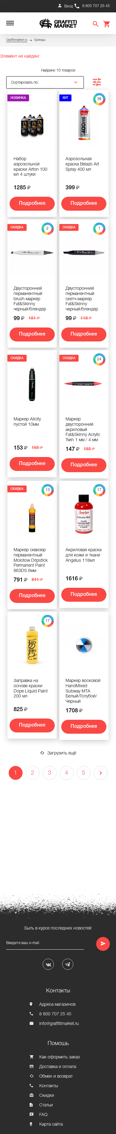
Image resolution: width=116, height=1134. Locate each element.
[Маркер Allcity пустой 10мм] (32, 386)
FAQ (43, 1115)
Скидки (46, 1096)
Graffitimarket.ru (16, 40)
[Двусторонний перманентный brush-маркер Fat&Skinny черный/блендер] (32, 255)
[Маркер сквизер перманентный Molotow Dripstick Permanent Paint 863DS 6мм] (32, 517)
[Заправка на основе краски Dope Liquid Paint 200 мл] (32, 647)
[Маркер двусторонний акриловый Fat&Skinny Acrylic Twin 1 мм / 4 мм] (84, 386)
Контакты (48, 1086)
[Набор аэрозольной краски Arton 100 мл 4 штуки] (32, 126)
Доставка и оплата (57, 1067)
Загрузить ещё (61, 753)
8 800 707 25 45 (96, 6)
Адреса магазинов (57, 1005)
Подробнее (32, 203)
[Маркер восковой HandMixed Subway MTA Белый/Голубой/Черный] (84, 647)
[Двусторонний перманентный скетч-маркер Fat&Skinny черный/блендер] (84, 255)
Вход (68, 6)
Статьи (46, 1105)
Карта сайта (51, 1125)
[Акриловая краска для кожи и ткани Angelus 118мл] (84, 517)
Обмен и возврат (56, 1077)
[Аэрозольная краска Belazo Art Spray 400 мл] (84, 126)
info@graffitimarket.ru (59, 1024)
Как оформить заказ (59, 1057)
